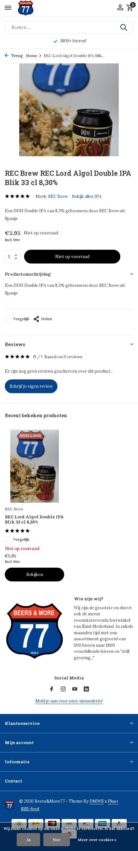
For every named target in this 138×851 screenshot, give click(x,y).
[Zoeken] (124, 27)
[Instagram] (63, 689)
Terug (16, 55)
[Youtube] (74, 689)
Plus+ (113, 801)
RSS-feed (30, 809)
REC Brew (58, 196)
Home (31, 55)
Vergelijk (21, 318)
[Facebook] (51, 689)
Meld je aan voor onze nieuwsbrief (69, 701)
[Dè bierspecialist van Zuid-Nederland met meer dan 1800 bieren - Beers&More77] (31, 8)
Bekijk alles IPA (86, 196)
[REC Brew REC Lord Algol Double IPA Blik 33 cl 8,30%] (34, 466)
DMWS (97, 801)
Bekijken (34, 574)
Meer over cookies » (97, 839)
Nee (56, 839)
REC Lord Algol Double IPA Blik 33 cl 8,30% (34, 519)
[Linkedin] (86, 689)
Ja (28, 839)
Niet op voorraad (72, 256)
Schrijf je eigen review (31, 386)
